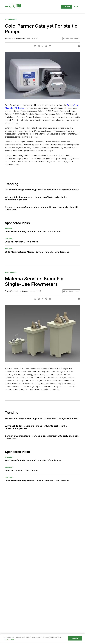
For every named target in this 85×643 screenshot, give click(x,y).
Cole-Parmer (20, 38)
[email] (50, 46)
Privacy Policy (9, 639)
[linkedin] (39, 46)
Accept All (75, 638)
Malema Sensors (21, 291)
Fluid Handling (10, 19)
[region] (42, 638)
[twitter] (42, 46)
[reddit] (46, 46)
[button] (6, 6)
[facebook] (35, 46)
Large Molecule (11, 272)
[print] (79, 46)
